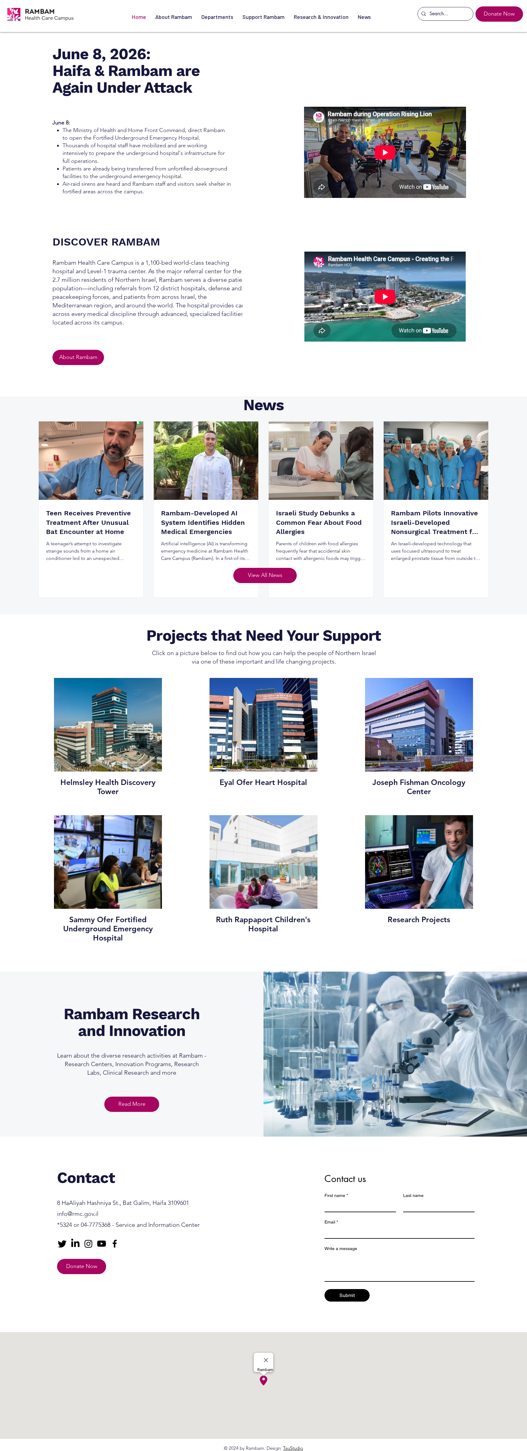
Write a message (340, 1248)
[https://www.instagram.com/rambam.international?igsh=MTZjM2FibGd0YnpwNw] (88, 1243)
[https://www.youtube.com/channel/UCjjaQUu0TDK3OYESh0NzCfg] (101, 1243)
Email (331, 1222)
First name (336, 1195)
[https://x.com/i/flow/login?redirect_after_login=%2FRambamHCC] (62, 1243)
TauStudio (293, 1448)
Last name (413, 1195)
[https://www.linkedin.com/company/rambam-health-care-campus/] (75, 1243)
